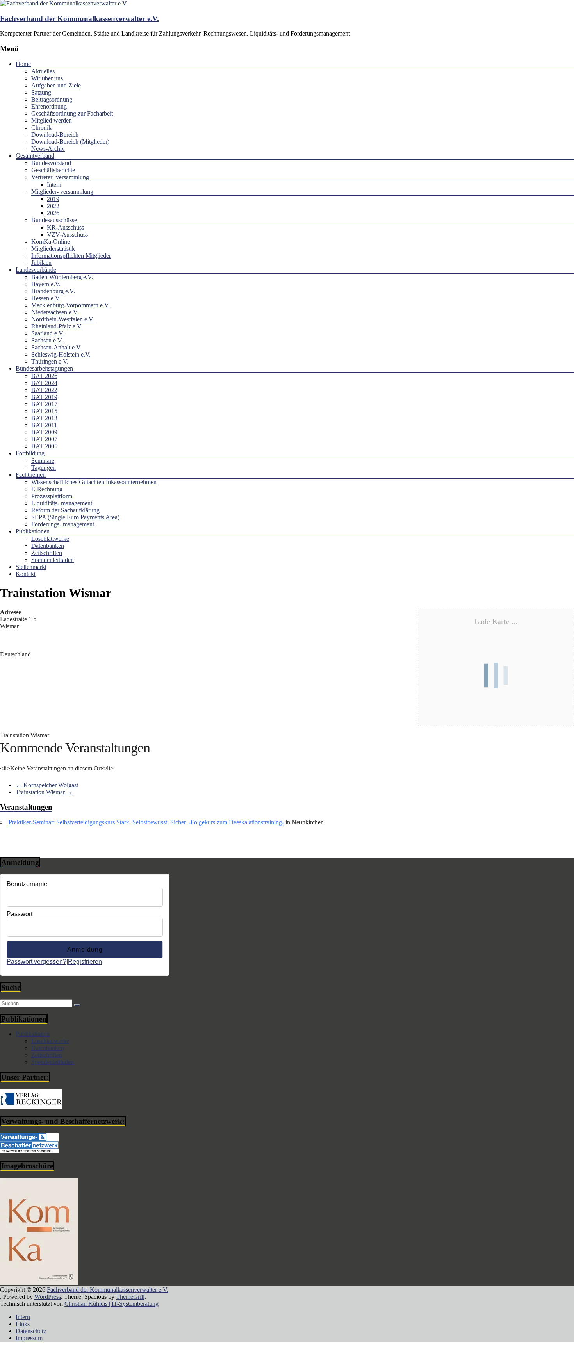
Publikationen (33, 531)
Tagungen (43, 467)
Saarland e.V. (47, 333)
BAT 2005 (44, 446)
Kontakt (26, 574)
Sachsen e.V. (47, 340)
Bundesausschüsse (54, 220)
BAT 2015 (44, 411)
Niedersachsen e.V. (54, 312)
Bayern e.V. (46, 284)
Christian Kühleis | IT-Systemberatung (111, 1303)
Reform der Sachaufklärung (65, 510)
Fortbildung (30, 453)
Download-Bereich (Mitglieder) (70, 141)
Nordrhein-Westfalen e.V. (62, 319)
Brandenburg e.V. (53, 291)
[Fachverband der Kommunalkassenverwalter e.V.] (64, 3)
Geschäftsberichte (53, 170)
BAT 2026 (44, 376)
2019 (53, 199)
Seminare (42, 460)
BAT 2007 (44, 439)
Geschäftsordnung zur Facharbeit (72, 113)
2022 (53, 206)
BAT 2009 (44, 432)
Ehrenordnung (49, 106)
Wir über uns (47, 78)
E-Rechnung (46, 489)
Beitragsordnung (51, 99)
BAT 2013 (44, 418)
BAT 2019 (44, 397)
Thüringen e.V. (49, 361)
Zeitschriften (46, 552)
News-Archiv (48, 148)
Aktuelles (43, 71)
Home (23, 64)
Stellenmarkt (31, 566)
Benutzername (27, 884)
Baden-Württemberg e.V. (62, 277)
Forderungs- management (62, 524)
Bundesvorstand (51, 163)
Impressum (29, 1338)
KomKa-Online (50, 241)
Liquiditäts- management (61, 503)
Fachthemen (31, 474)
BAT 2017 (44, 404)
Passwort (19, 914)
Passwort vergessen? (36, 961)
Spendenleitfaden (52, 559)
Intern (54, 184)
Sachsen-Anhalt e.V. (56, 347)
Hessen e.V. (46, 298)
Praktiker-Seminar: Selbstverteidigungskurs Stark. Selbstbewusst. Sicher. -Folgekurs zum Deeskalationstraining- (146, 822)
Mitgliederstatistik (53, 248)
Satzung (41, 92)
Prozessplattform (51, 496)
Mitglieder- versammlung (62, 191)
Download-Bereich (54, 134)
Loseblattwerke (50, 538)
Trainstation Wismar (44, 792)
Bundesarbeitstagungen (44, 368)
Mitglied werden (51, 120)
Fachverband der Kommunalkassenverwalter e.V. (79, 18)
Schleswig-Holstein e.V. (61, 354)
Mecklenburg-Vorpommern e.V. (70, 305)
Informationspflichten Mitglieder (71, 255)
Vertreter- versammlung (60, 177)
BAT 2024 (44, 383)
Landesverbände (36, 269)
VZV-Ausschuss (67, 234)
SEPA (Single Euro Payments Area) (75, 517)
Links (23, 1324)
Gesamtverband (35, 155)
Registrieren (85, 961)
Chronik (41, 127)
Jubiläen (41, 262)
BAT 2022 (44, 390)
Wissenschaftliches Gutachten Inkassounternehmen (94, 482)
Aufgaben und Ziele (56, 85)
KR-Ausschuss (65, 227)
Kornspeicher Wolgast (47, 785)
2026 (53, 213)
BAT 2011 (44, 425)
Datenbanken (47, 545)
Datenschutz (31, 1331)
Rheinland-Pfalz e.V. (56, 326)
